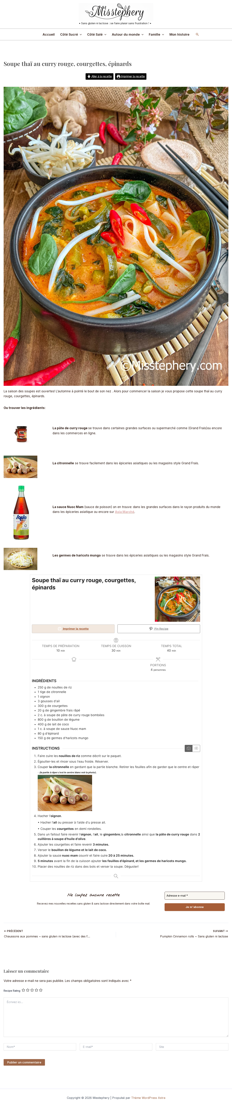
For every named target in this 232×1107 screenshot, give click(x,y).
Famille (154, 34)
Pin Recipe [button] (161, 628)
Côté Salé (95, 34)
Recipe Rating (12, 990)
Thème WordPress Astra (148, 1098)
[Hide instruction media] (196, 748)
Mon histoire (179, 34)
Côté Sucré (69, 34)
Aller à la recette (101, 76)
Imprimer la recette (132, 76)
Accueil (49, 34)
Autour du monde (126, 34)
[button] (80, 34)
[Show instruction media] (188, 748)
